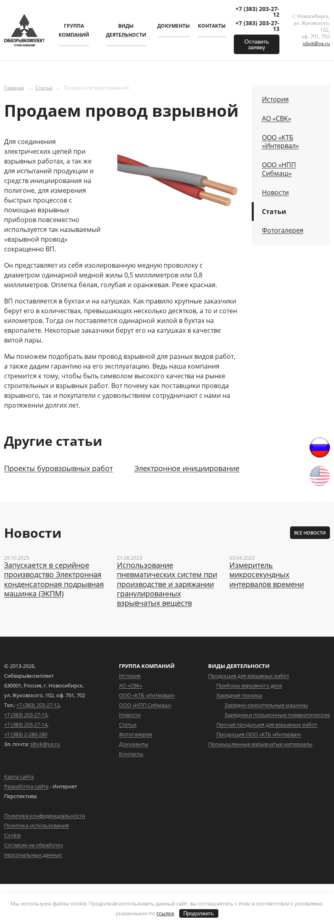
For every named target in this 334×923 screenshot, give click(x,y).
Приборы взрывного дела (249, 685)
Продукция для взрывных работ (248, 675)
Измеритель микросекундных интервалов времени (266, 575)
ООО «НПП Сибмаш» (279, 169)
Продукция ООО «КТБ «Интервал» (258, 734)
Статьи (44, 87)
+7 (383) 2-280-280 (25, 734)
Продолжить (198, 913)
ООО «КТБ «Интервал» (280, 142)
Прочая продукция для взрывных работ (266, 724)
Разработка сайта (26, 786)
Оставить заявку (256, 44)
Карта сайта (19, 776)
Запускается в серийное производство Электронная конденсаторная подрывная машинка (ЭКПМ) (54, 579)
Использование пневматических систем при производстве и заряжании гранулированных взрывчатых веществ (167, 584)
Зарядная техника (239, 695)
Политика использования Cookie (36, 830)
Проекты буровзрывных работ (58, 468)
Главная (14, 87)
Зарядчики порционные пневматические (277, 714)
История (275, 99)
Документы (173, 25)
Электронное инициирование (187, 468)
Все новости (310, 533)
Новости (275, 192)
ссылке (165, 913)
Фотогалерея (282, 230)
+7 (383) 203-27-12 (257, 11)
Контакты (212, 25)
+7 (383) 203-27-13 (257, 26)
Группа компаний (74, 30)
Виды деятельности (126, 30)
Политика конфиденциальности (44, 815)
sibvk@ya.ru (316, 43)
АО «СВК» (276, 118)
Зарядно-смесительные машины (266, 705)
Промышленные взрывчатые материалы (260, 744)
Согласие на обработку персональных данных (33, 849)
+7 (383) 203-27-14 (25, 724)
